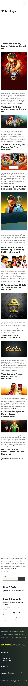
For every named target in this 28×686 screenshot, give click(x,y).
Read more (19, 103)
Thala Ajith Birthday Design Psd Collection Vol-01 (14, 109)
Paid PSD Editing (7, 660)
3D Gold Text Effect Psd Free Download (10, 336)
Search (5, 576)
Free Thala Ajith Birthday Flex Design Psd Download (14, 187)
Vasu (4, 607)
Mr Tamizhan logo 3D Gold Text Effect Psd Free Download (13, 287)
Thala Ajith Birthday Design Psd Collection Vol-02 (14, 46)
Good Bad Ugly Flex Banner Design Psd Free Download (12, 451)
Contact (20, 683)
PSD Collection (11, 683)
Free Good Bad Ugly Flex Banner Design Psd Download (12, 414)
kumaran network (8, 3)
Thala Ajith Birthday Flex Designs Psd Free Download (13, 146)
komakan (5, 613)
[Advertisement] (14, 28)
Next (6, 571)
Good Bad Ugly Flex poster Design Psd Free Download (13, 376)
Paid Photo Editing (7, 658)
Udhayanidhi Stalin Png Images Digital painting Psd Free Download (12, 249)
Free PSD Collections (8, 656)
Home (7, 683)
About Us (17, 683)
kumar (4, 618)
